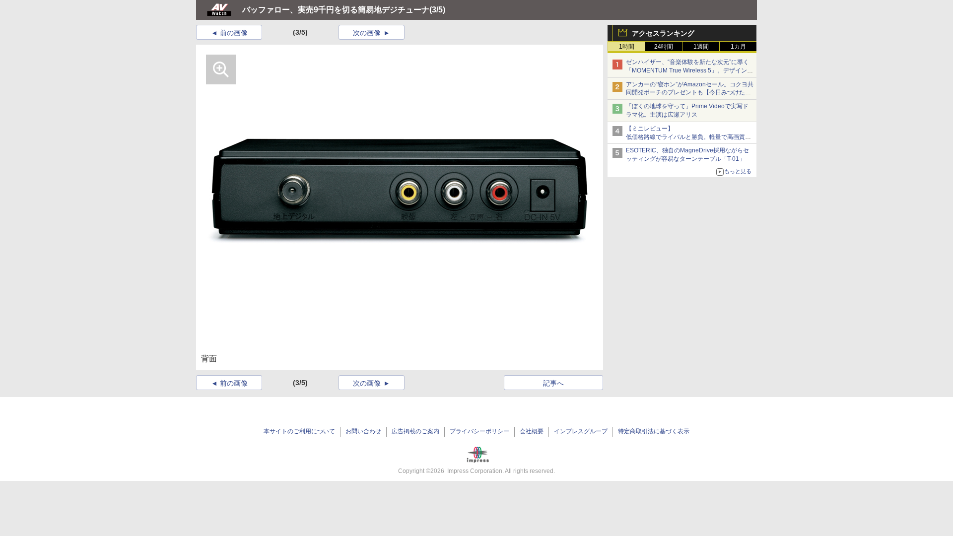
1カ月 (738, 46)
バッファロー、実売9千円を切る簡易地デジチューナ (335, 9)
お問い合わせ (363, 431)
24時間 (663, 46)
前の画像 (234, 33)
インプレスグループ (581, 431)
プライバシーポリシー (479, 431)
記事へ (553, 383)
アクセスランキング (663, 33)
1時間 (626, 46)
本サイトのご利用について (299, 431)
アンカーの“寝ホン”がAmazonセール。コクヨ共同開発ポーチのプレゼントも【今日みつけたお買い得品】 (689, 93)
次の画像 (367, 33)
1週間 (701, 46)
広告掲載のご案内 (415, 431)
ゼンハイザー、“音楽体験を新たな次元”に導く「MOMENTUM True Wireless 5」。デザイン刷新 (689, 70)
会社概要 (532, 431)
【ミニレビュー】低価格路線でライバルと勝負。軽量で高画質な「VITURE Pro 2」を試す (688, 137)
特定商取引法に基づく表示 (653, 431)
